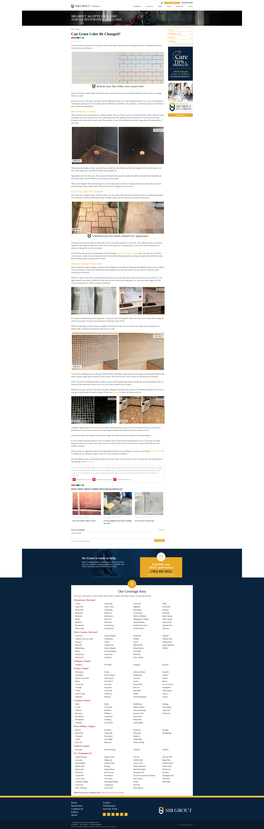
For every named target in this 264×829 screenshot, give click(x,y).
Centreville (79, 684)
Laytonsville (137, 613)
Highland (136, 607)
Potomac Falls (138, 713)
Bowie (77, 651)
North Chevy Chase (140, 625)
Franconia (108, 687)
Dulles (106, 704)
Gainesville (108, 733)
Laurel (135, 642)
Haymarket (108, 736)
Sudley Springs (138, 742)
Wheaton (165, 628)
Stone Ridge (166, 707)
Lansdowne (108, 716)
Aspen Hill (79, 607)
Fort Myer (108, 665)
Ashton (77, 604)
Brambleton (79, 716)
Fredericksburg (109, 750)
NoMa (135, 782)
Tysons (164, 694)
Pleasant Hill (167, 757)
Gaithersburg (109, 625)
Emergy (107, 766)
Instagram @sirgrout (104, 479)
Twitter (78, 37)
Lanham (136, 639)
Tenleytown (166, 769)
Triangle (165, 730)
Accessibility (74, 824)
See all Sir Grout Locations (113, 792)
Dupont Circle (109, 757)
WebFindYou (189, 824)
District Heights (110, 648)
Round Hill (137, 720)
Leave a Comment (78, 530)
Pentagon (136, 665)
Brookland (79, 772)
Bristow (78, 730)
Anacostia (78, 760)
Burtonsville (79, 628)
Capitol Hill (79, 775)
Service (172, 37)
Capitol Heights (110, 636)
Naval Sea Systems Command (144, 775)
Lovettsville (108, 723)
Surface (172, 41)
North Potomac (138, 628)
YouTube (117, 814)
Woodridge (166, 782)
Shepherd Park (167, 763)
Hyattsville (137, 636)
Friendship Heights (111, 782)
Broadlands (79, 720)
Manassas (107, 742)
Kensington (137, 610)
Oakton (165, 675)
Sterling (165, 704)
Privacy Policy (84, 824)
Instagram (104, 814)
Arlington (78, 665)
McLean (136, 687)
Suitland (165, 636)
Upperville (166, 710)
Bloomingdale (80, 763)
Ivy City (136, 757)
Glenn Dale (108, 654)
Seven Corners (167, 684)
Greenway (108, 694)
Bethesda (78, 616)
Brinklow (78, 622)
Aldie (77, 704)
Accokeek (79, 636)
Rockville (165, 613)
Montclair (136, 730)
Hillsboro (107, 713)
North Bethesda (139, 622)
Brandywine (79, 654)
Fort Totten (108, 779)
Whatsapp (80, 37)
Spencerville (166, 622)
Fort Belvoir (108, 681)
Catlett (77, 739)
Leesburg (107, 720)
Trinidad (165, 772)
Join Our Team (110, 808)
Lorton (135, 681)
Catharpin (78, 736)
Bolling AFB (79, 766)
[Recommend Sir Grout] (180, 100)
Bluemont (78, 713)
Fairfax (107, 672)
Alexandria (79, 672)
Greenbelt (108, 657)
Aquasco (78, 642)
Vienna (165, 697)
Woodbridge (166, 733)
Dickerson (108, 622)
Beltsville (78, 645)
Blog (78, 29)
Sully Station (167, 691)
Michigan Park (138, 772)
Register (77, 541)
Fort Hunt (107, 684)
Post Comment (159, 540)
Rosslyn (165, 665)
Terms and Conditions (95, 824)
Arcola (77, 707)
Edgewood (108, 760)
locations (115, 392)
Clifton (77, 691)
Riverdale (136, 654)
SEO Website (181, 824)
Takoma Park (167, 625)
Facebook (76, 37)
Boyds (77, 619)
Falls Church (109, 678)
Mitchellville (138, 645)
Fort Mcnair (108, 775)
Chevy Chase (109, 607)
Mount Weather (139, 707)
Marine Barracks (139, 766)
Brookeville (79, 625)
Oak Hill (165, 672)
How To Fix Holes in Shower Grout (84, 521)
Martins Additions (139, 616)
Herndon (107, 697)
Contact (190, 6)
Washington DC (168, 775)
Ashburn (78, 710)
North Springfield (139, 697)
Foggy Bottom (109, 769)
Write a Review (161, 3)
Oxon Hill (137, 651)
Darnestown (108, 616)
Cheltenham (108, 639)
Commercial (149, 6)
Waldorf (165, 648)
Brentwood (79, 657)
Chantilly (78, 687)
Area (171, 30)
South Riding (138, 723)
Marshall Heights (139, 769)
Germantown (109, 628)
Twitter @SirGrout (124, 479)
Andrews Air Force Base (84, 639)
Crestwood (79, 785)
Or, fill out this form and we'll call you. (161, 575)
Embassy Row (109, 763)
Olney (164, 604)
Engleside (78, 697)
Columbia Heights (81, 782)
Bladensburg (79, 648)
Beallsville (79, 613)
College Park (109, 645)
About (169, 6)
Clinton (107, 642)
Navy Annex (138, 779)
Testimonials (179, 6)
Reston (164, 681)
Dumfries (107, 730)
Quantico (136, 736)
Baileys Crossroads (82, 678)
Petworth (136, 785)
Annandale (79, 675)
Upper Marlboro (168, 645)
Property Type (175, 34)
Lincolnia (136, 678)
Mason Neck (138, 684)
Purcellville (137, 716)
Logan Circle (138, 763)
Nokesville (137, 733)
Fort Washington (110, 651)
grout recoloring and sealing (127, 253)
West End (165, 779)
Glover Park (108, 788)
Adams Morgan (81, 757)
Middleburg (137, 704)
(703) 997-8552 (187, 3)
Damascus (108, 613)
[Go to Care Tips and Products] (180, 64)
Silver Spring (167, 619)
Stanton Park (167, 766)
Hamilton (107, 710)
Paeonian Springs (139, 710)
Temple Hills (167, 642)
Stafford (165, 750)
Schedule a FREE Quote (172, 3)
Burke (77, 681)
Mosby (135, 694)
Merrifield (137, 691)
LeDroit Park (138, 760)
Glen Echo (137, 604)
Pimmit (165, 678)
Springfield (166, 687)
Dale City (78, 742)
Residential (137, 6)
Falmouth (78, 750)
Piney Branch (138, 788)
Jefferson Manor (139, 672)
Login (72, 541)
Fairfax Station (109, 675)
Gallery (160, 6)
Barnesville (79, 610)
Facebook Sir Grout (83, 479)
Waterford (166, 713)
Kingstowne (137, 675)
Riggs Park (166, 760)
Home (73, 29)
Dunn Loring (80, 694)
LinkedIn (121, 814)
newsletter (89, 462)
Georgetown (108, 785)
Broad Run (79, 733)
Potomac (165, 610)
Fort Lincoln (108, 772)
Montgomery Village (140, 619)
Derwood (107, 619)
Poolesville (166, 607)
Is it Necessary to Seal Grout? (144, 521)
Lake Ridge (108, 739)
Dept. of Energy (81, 788)
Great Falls (108, 691)
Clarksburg (108, 610)
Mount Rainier (138, 648)
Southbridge (137, 739)
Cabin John (108, 604)
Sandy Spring (167, 616)
